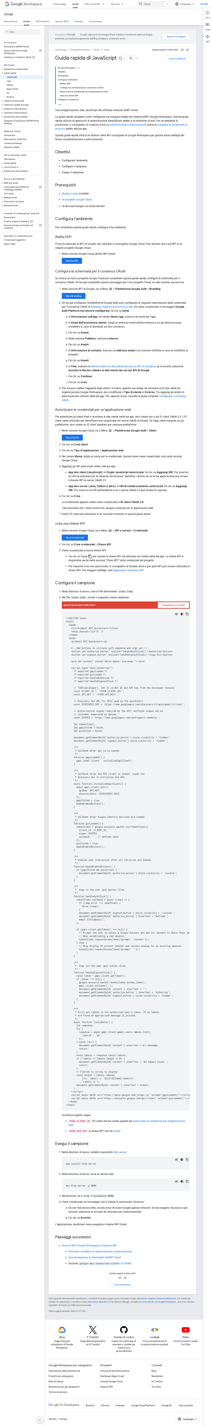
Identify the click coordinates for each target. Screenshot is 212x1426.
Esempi (79, 21)
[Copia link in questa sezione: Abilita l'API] (74, 237)
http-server (119, 1152)
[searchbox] (22, 32)
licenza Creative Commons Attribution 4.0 (160, 1298)
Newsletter (157, 1376)
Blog (154, 1371)
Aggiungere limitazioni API (128, 570)
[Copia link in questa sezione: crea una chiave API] (88, 524)
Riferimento (43, 21)
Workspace (33, 4)
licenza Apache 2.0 (101, 1302)
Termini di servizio (58, 1392)
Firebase (120, 1405)
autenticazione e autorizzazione (128, 124)
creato (117, 1131)
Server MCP (62, 21)
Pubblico (107, 306)
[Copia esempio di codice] (187, 614)
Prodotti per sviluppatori (61, 1376)
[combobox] (153, 4)
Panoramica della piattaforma (64, 1371)
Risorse (115, 3)
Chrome (105, 1405)
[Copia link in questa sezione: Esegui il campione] (91, 1144)
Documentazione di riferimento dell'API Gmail (94, 1257)
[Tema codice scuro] (182, 614)
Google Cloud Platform (143, 1405)
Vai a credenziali (75, 537)
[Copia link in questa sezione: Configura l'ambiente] (96, 219)
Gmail (75, 3)
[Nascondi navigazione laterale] (40, 1420)
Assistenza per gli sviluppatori (64, 1386)
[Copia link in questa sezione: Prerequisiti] (79, 185)
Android (90, 1405)
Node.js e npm (70, 193)
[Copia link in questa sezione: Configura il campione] (98, 583)
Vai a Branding (73, 295)
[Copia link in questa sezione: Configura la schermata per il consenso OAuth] (129, 272)
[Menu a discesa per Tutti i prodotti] (104, 4)
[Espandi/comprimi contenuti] (78, 68)
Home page (59, 3)
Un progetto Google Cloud (77, 199)
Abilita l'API (72, 260)
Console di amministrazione (114, 1371)
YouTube (156, 1386)
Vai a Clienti (72, 437)
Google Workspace (80, 49)
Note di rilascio (56, 1381)
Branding (96, 306)
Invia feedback (177, 58)
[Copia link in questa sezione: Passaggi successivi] (94, 1237)
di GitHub (105, 1263)
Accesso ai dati (124, 306)
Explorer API (106, 1386)
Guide (26, 21)
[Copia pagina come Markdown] (131, 58)
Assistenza (95, 21)
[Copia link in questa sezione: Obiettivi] (73, 152)
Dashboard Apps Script (112, 1376)
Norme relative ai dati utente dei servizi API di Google (122, 366)
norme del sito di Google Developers (158, 1302)
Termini (52, 1419)
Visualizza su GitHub (173, 605)
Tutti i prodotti (92, 3)
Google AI (167, 1405)
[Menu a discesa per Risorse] (124, 4)
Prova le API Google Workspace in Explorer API (89, 1245)
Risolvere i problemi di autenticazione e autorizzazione (100, 1251)
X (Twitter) (157, 1381)
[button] (21, 69)
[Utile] (182, 49)
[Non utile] (187, 49)
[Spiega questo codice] (176, 614)
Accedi (204, 4)
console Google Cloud (111, 1381)
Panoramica (10, 21)
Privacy (63, 1419)
